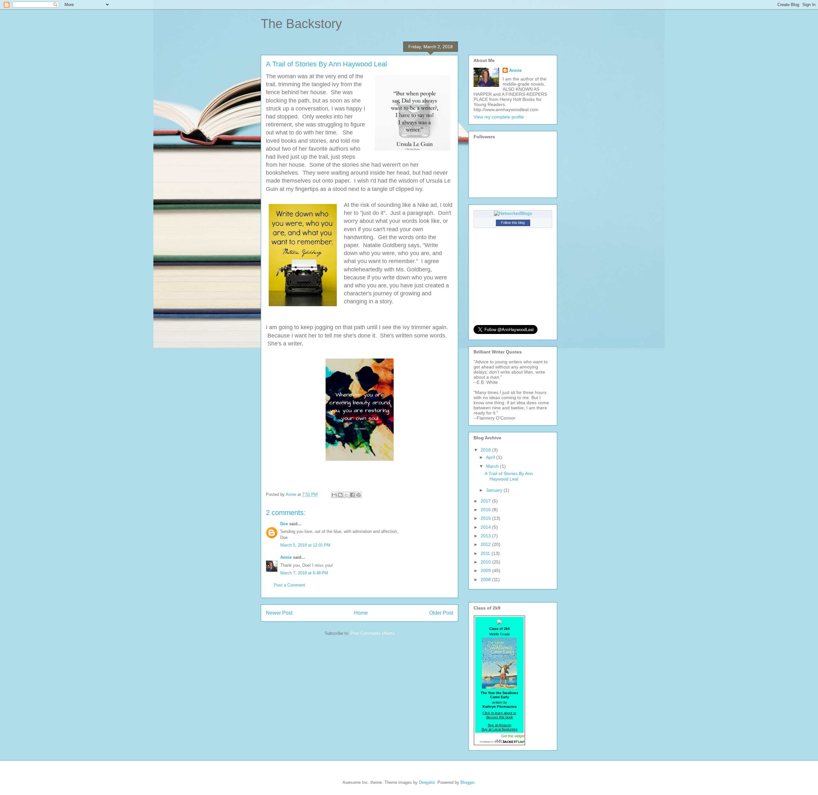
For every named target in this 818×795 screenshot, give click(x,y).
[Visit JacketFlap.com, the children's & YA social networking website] (499, 741)
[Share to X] (346, 495)
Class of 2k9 (499, 629)
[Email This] (334, 495)
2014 (486, 527)
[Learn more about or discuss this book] (499, 689)
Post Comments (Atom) (372, 633)
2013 (486, 535)
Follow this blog (513, 222)
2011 (486, 553)
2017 (486, 500)
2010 (486, 561)
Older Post (441, 613)
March (493, 466)
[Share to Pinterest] (358, 495)
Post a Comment (289, 585)
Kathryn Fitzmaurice (499, 706)
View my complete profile (499, 116)
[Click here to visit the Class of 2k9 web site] (499, 622)
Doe (284, 523)
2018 (486, 449)
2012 (486, 544)
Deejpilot (427, 782)
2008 (486, 579)
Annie (286, 557)
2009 (486, 570)
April (491, 457)
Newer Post (279, 613)
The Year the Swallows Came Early (499, 695)
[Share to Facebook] (352, 495)
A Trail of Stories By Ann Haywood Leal (509, 476)
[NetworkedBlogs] (513, 213)
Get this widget (512, 736)
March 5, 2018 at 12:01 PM (305, 545)
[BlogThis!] (340, 495)
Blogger (467, 782)
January (495, 490)
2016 (486, 509)
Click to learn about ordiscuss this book (499, 715)
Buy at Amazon (499, 725)
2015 (486, 518)
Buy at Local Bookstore (500, 729)
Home (361, 613)
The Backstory (301, 24)
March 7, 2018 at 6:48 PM (304, 573)
